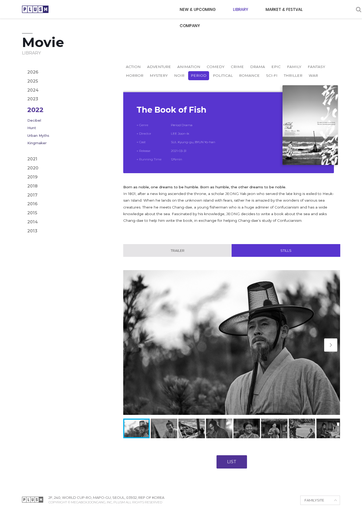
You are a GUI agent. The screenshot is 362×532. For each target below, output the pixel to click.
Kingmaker (37, 143)
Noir (179, 75)
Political (223, 75)
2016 (32, 203)
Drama (257, 67)
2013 (32, 230)
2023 (32, 98)
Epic (276, 67)
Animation (188, 67)
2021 (32, 158)
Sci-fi (271, 75)
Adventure (159, 67)
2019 (32, 177)
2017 (32, 195)
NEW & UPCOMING (198, 9)
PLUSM (35, 9)
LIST (231, 461)
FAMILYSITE (314, 500)
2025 (32, 81)
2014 (32, 221)
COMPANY (190, 25)
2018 (32, 186)
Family (294, 67)
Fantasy (316, 67)
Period (198, 75)
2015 (32, 212)
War (313, 75)
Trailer (177, 250)
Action (133, 67)
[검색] (358, 9)
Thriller (293, 75)
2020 (32, 168)
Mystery (159, 75)
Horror (134, 75)
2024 (33, 90)
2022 (35, 110)
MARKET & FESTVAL (284, 9)
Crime (237, 67)
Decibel (34, 120)
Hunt (31, 128)
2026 (32, 72)
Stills (286, 250)
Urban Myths (38, 135)
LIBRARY (240, 9)
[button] (330, 345)
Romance (249, 75)
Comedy (215, 67)
